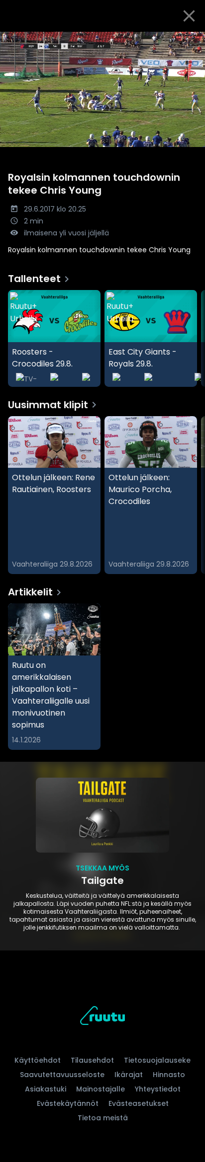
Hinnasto (169, 1075)
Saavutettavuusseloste (62, 1075)
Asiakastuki (45, 1089)
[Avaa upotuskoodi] (192, 40)
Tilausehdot (92, 1060)
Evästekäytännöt (68, 1103)
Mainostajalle (100, 1089)
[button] (102, 89)
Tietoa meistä (103, 1118)
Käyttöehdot (37, 1060)
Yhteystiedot (158, 1089)
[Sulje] (189, 16)
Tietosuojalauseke (157, 1060)
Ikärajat (128, 1075)
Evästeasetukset (138, 1103)
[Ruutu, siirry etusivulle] (102, 1017)
